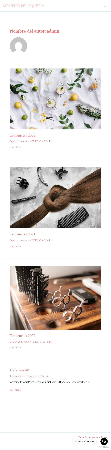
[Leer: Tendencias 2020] (55, 298)
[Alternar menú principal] (105, 6)
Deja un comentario (19, 141)
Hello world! (19, 370)
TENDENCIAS (38, 141)
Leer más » (15, 147)
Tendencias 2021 (22, 234)
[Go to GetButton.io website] (104, 447)
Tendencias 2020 (22, 336)
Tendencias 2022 (22, 135)
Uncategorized (32, 376)
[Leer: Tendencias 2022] (55, 98)
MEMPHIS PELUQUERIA (24, 6)
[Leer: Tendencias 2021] (55, 197)
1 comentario (16, 376)
